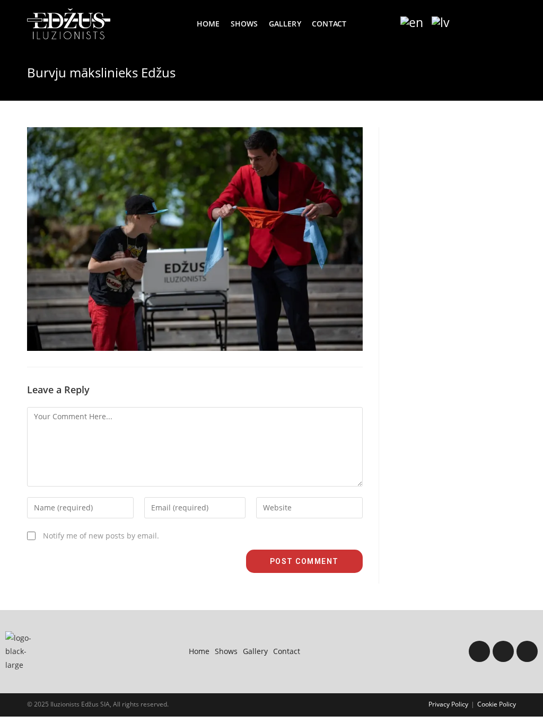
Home (199, 651)
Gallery (255, 651)
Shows (226, 651)
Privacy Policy (448, 704)
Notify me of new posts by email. (101, 536)
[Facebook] (479, 651)
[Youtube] (527, 651)
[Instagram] (503, 651)
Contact (286, 651)
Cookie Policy (496, 704)
